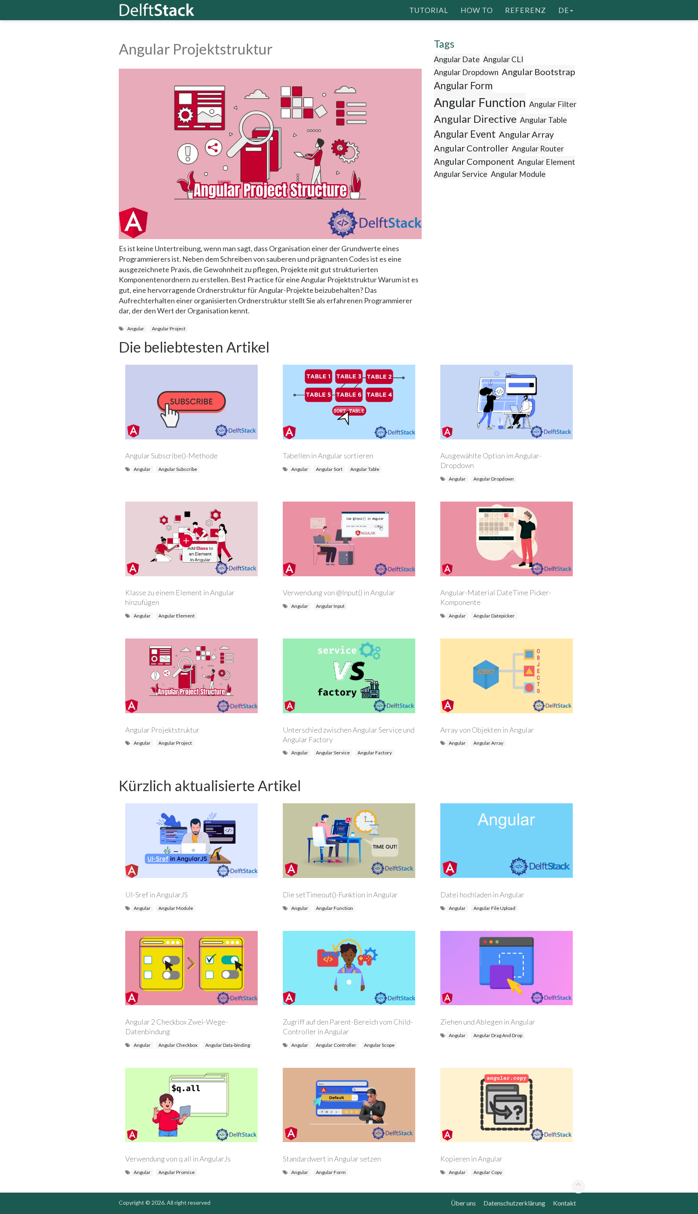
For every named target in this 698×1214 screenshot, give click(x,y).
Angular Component (474, 161)
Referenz (525, 10)
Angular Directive (475, 118)
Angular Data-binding (227, 1045)
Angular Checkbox (178, 1045)
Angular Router (538, 148)
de (563, 10)
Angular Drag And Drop (497, 1035)
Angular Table (543, 119)
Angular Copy (487, 1172)
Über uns (463, 1203)
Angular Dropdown (466, 72)
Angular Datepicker (494, 616)
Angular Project (168, 329)
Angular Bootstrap (538, 71)
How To (476, 10)
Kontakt (564, 1203)
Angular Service (461, 174)
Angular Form (463, 85)
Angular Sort (329, 469)
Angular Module (518, 174)
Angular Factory (374, 753)
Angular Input (330, 606)
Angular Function (480, 102)
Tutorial (428, 10)
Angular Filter (552, 104)
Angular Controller (471, 148)
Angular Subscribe (177, 469)
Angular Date (457, 59)
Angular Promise (176, 1172)
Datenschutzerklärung (514, 1203)
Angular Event (465, 134)
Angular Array (526, 134)
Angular (135, 329)
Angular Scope (379, 1045)
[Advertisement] (32, 155)
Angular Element (546, 161)
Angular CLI (503, 59)
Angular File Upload (494, 908)
